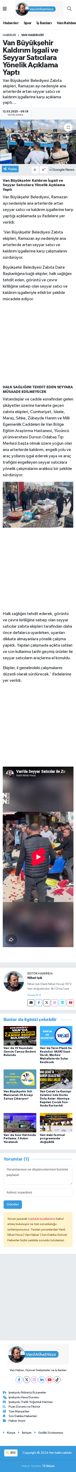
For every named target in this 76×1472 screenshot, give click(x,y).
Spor (28, 23)
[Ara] (69, 9)
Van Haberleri (32, 35)
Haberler (11, 23)
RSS (13, 1452)
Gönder (13, 1204)
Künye (11, 1432)
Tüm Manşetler (19, 1411)
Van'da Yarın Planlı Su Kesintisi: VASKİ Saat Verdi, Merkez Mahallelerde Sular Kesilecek (56, 1055)
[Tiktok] (57, 1379)
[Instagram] (54, 1002)
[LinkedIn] (41, 1379)
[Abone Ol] (61, 170)
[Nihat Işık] (14, 981)
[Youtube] (70, 1002)
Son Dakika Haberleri (23, 1416)
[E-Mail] (30, 1002)
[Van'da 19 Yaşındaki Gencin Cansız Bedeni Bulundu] (20, 1035)
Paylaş (12, 169)
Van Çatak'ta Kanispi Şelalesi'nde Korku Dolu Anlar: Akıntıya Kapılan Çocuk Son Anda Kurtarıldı (55, 1098)
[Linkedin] (62, 1002)
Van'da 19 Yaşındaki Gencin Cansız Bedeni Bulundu (20, 1052)
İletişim (26, 1432)
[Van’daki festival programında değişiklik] (56, 1122)
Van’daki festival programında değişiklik (52, 1139)
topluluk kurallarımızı (42, 1218)
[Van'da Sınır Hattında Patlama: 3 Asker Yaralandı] (20, 1122)
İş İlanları (44, 23)
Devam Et (33, 995)
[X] (26, 1379)
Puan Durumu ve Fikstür (24, 1406)
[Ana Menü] (5, 9)
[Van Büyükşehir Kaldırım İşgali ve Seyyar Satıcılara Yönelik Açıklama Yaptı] (38, 142)
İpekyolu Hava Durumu (24, 1397)
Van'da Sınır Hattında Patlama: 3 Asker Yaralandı (20, 1139)
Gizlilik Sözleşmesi (50, 1432)
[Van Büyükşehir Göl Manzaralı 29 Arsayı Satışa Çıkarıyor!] (20, 1079)
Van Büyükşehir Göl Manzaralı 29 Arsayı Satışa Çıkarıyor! (18, 1095)
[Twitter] (46, 1002)
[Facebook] (38, 1002)
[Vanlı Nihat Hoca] (36, 8)
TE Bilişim (48, 1466)
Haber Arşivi (17, 1420)
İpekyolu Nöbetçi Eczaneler (27, 1392)
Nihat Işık (34, 978)
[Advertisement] (38, 344)
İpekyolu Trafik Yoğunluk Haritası (31, 1402)
